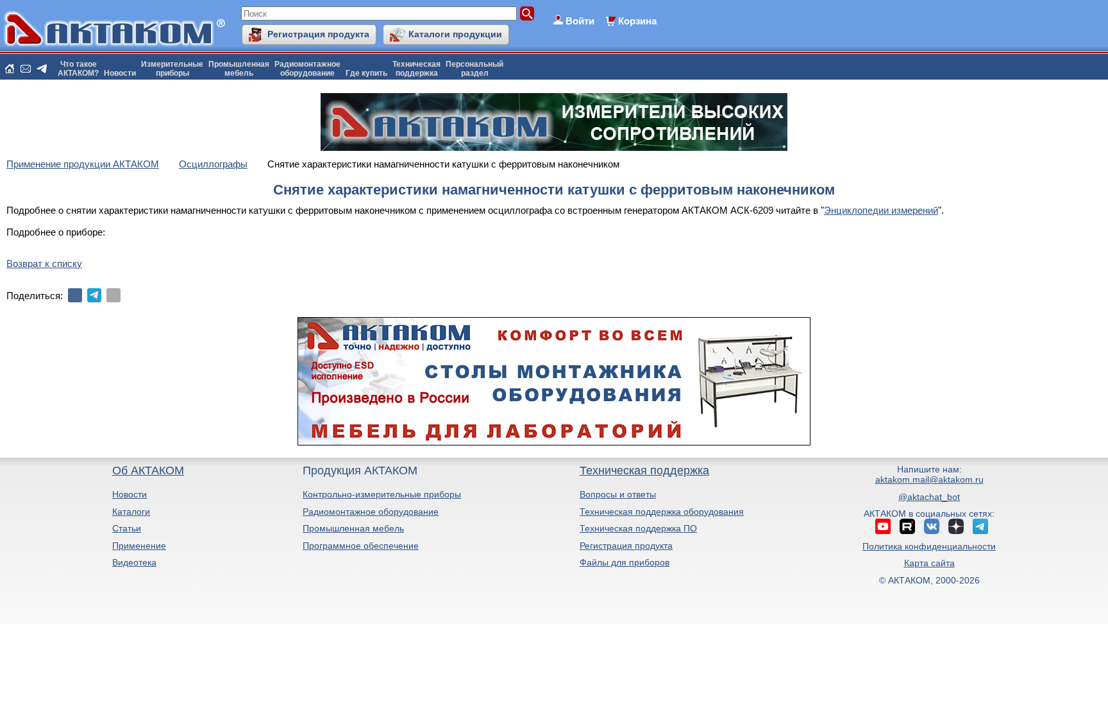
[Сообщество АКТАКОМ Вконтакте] (931, 526)
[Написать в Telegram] (41, 68)
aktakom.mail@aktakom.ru (929, 479)
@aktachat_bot (929, 497)
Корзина (637, 20)
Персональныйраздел (474, 69)
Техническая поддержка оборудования (662, 511)
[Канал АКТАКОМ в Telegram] (980, 526)
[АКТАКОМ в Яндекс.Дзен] (956, 526)
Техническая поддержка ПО (638, 528)
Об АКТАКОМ (148, 470)
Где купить (366, 73)
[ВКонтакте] (75, 295)
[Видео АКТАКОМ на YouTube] (883, 526)
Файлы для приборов (624, 562)
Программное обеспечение (361, 545)
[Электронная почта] (113, 295)
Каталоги (131, 511)
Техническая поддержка (644, 470)
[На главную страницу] (9, 68)
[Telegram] (94, 295)
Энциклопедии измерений (881, 210)
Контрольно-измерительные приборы (382, 494)
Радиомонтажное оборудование (371, 511)
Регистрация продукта (318, 34)
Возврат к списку (44, 263)
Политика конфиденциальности (929, 546)
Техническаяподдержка (416, 69)
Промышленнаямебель (238, 69)
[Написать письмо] (25, 68)
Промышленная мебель (353, 528)
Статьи (126, 528)
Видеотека (134, 562)
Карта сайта (929, 563)
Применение (139, 545)
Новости (120, 73)
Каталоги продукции (455, 34)
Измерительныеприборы (172, 69)
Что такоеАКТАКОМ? (78, 69)
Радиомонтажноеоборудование (307, 69)
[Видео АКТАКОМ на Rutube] (907, 526)
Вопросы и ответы (618, 494)
